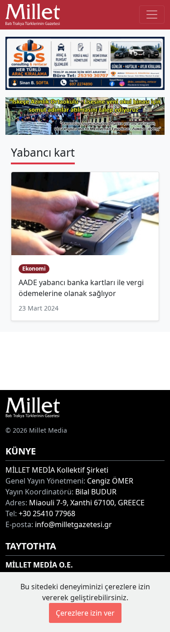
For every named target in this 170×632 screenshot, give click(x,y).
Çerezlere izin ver (85, 613)
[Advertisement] (85, 359)
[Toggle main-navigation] (152, 14)
